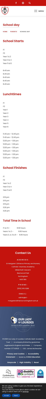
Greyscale (12, 362)
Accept (6, 395)
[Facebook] (16, 3)
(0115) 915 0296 (23, 288)
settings (26, 392)
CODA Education (33, 357)
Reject (16, 395)
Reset (36, 362)
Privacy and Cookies (15, 354)
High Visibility (25, 362)
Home (5, 32)
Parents (13, 32)
